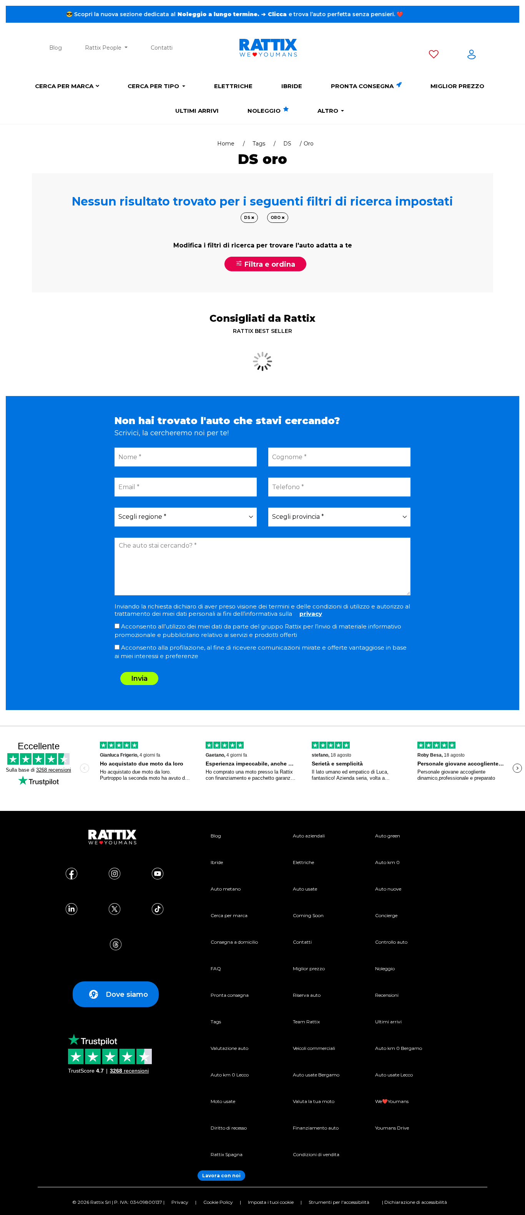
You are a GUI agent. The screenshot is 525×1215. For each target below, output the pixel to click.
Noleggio (265, 110)
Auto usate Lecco (394, 1075)
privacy (310, 613)
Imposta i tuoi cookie (271, 1202)
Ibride (291, 86)
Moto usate (223, 1101)
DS (287, 143)
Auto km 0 (387, 862)
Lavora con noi (221, 1175)
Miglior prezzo (457, 86)
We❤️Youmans (392, 1101)
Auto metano (226, 889)
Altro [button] (328, 110)
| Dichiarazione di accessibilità (414, 1202)
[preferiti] (434, 55)
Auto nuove (388, 889)
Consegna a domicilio (234, 942)
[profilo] (472, 55)
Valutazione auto (229, 1048)
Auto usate (305, 889)
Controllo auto (391, 942)
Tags (259, 143)
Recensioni (387, 995)
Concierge (386, 915)
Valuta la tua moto (313, 1101)
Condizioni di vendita (316, 1154)
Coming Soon (308, 915)
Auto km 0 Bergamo (398, 1048)
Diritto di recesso (229, 1128)
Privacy (179, 1202)
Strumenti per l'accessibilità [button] (339, 1202)
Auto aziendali (309, 836)
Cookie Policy (218, 1202)
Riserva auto (307, 995)
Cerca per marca (64, 86)
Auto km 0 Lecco (230, 1075)
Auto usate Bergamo (316, 1075)
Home (225, 143)
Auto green (387, 836)
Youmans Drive (392, 1128)
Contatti (162, 47)
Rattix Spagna (227, 1154)
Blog (55, 47)
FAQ (216, 968)
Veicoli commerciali (314, 1048)
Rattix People (104, 47)
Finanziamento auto (316, 1128)
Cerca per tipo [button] (154, 86)
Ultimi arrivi (197, 110)
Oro (276, 217)
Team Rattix (306, 1021)
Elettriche (233, 86)
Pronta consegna (363, 86)
